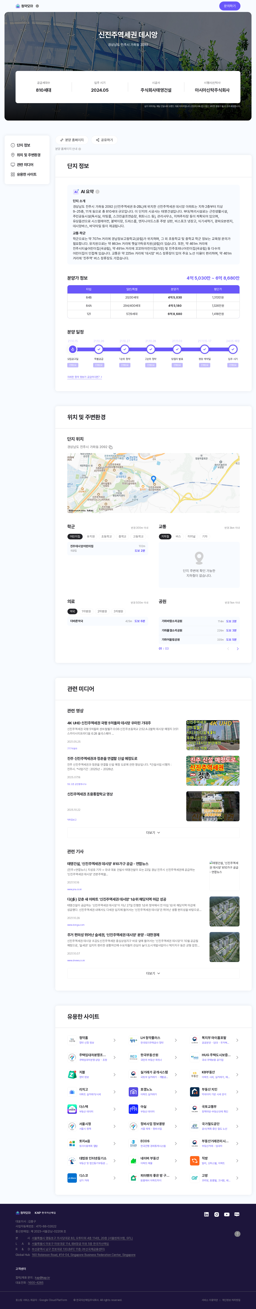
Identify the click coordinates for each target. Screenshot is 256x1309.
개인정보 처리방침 (231, 1300)
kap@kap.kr (42, 1277)
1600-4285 (35, 1282)
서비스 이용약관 (210, 1300)
